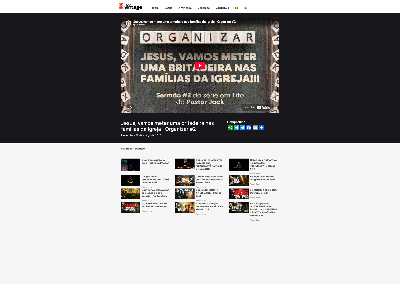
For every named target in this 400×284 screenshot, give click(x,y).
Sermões (204, 7)
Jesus (168, 7)
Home (155, 7)
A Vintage (185, 7)
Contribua (222, 7)
